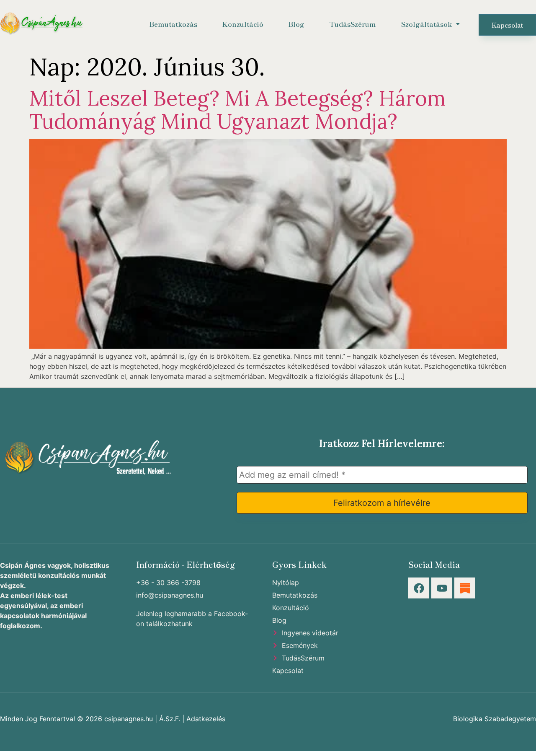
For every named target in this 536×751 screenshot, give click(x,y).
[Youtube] (441, 587)
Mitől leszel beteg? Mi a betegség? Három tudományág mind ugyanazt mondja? (237, 110)
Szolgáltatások (426, 24)
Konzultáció (242, 24)
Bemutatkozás (173, 24)
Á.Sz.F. (169, 719)
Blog (296, 24)
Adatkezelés (205, 719)
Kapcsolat (507, 25)
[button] (430, 24)
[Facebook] (418, 587)
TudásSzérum (353, 24)
